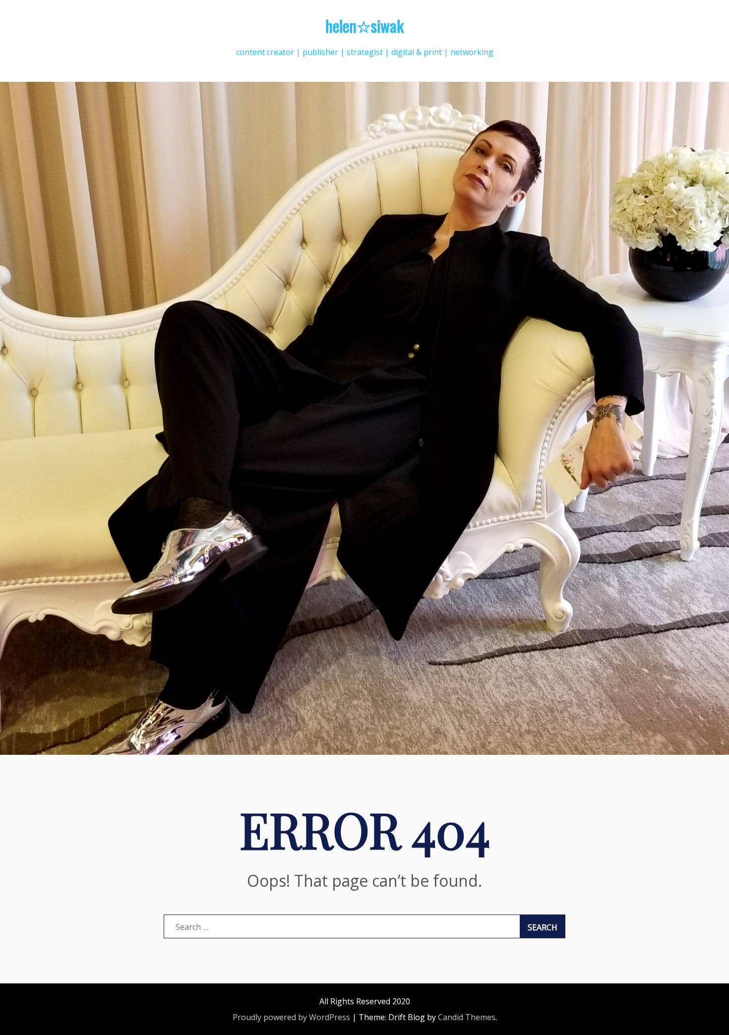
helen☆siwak (364, 25)
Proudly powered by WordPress (291, 1017)
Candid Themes (466, 1017)
